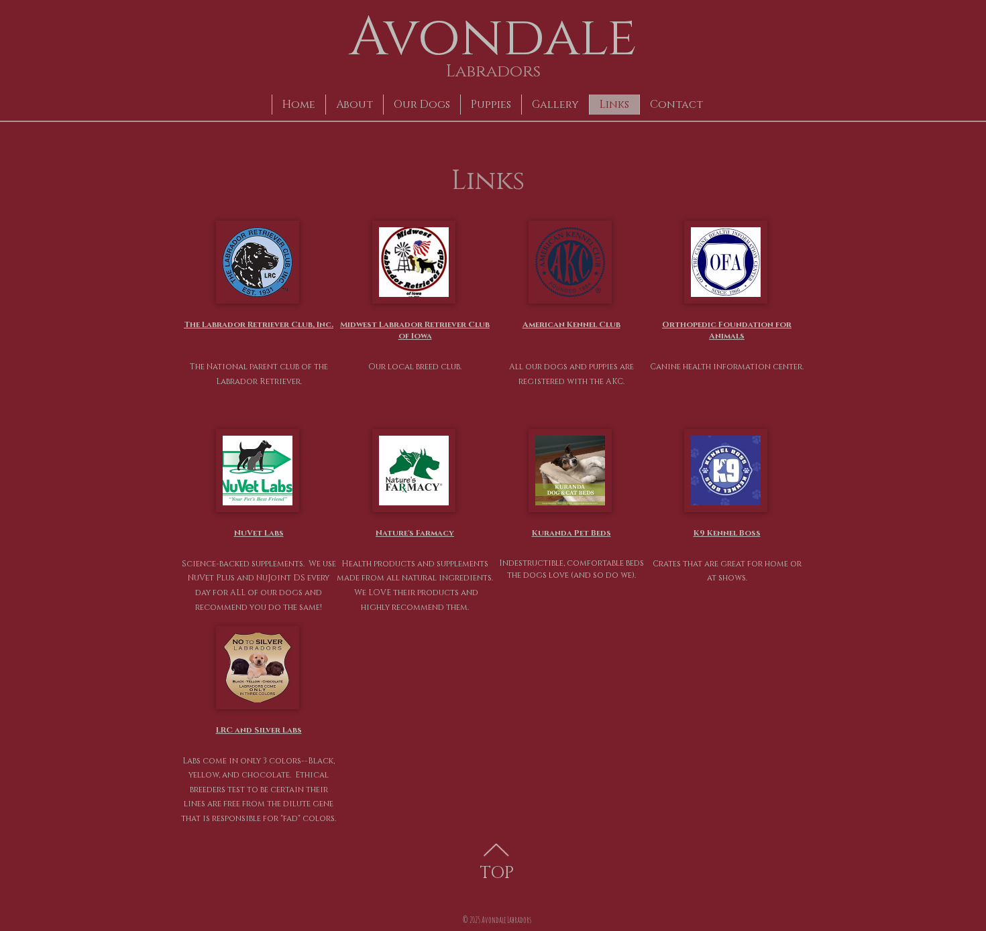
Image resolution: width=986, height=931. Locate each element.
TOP (497, 873)
